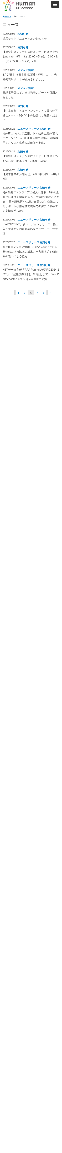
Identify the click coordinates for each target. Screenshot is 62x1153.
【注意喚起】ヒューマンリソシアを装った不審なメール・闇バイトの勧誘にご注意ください (30, 115)
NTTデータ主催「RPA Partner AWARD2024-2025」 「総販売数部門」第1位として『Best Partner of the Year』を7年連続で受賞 (31, 274)
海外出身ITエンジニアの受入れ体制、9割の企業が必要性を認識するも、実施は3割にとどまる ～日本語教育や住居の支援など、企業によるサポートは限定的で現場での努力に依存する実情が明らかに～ (31, 201)
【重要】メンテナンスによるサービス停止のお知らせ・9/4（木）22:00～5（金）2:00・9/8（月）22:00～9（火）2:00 (30, 56)
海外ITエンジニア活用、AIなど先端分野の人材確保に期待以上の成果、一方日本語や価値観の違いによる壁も (30, 251)
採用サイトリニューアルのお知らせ (25, 38)
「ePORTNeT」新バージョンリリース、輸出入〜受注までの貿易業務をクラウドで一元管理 (31, 229)
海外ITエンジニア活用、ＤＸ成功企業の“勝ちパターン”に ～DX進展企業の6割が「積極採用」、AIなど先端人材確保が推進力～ (31, 138)
